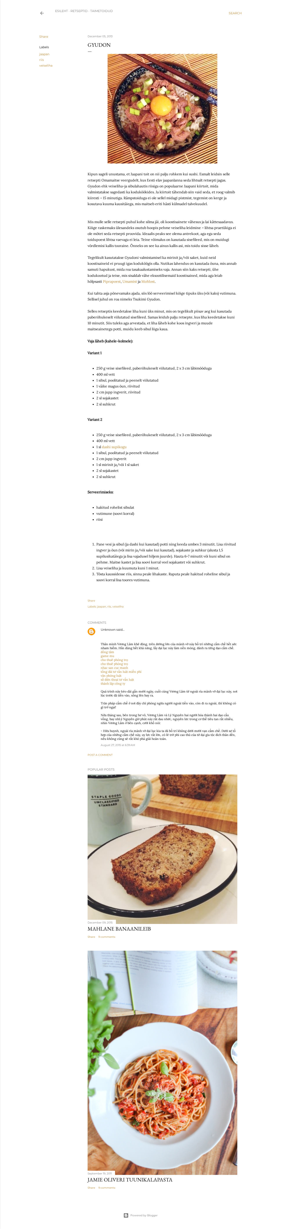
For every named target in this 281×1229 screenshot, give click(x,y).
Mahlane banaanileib (119, 928)
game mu (107, 656)
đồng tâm (107, 652)
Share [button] (43, 37)
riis (41, 60)
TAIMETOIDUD (101, 11)
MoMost (148, 281)
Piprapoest (112, 281)
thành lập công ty (113, 684)
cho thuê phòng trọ (114, 660)
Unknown (108, 630)
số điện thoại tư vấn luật (117, 680)
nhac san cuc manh (114, 668)
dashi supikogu (114, 447)
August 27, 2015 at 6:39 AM (118, 745)
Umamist (130, 281)
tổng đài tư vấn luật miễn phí (121, 672)
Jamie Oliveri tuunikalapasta (130, 1179)
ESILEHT (61, 11)
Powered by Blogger (144, 1215)
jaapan (44, 54)
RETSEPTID (79, 11)
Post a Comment (100, 755)
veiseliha (45, 65)
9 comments (106, 936)
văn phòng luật (111, 676)
